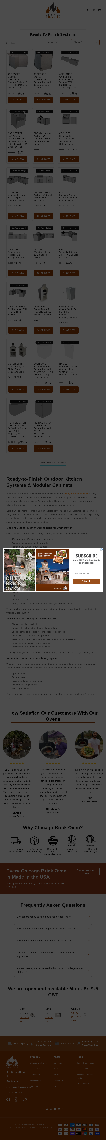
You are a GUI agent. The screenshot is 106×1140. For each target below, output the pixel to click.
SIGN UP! (86, 581)
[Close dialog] (101, 550)
